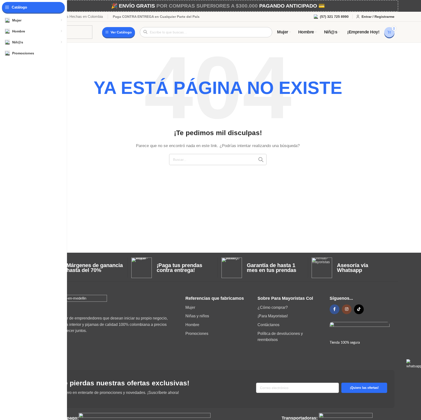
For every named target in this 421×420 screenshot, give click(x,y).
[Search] (261, 159)
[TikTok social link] (359, 309)
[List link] (217, 307)
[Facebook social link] (334, 309)
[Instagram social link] (347, 309)
